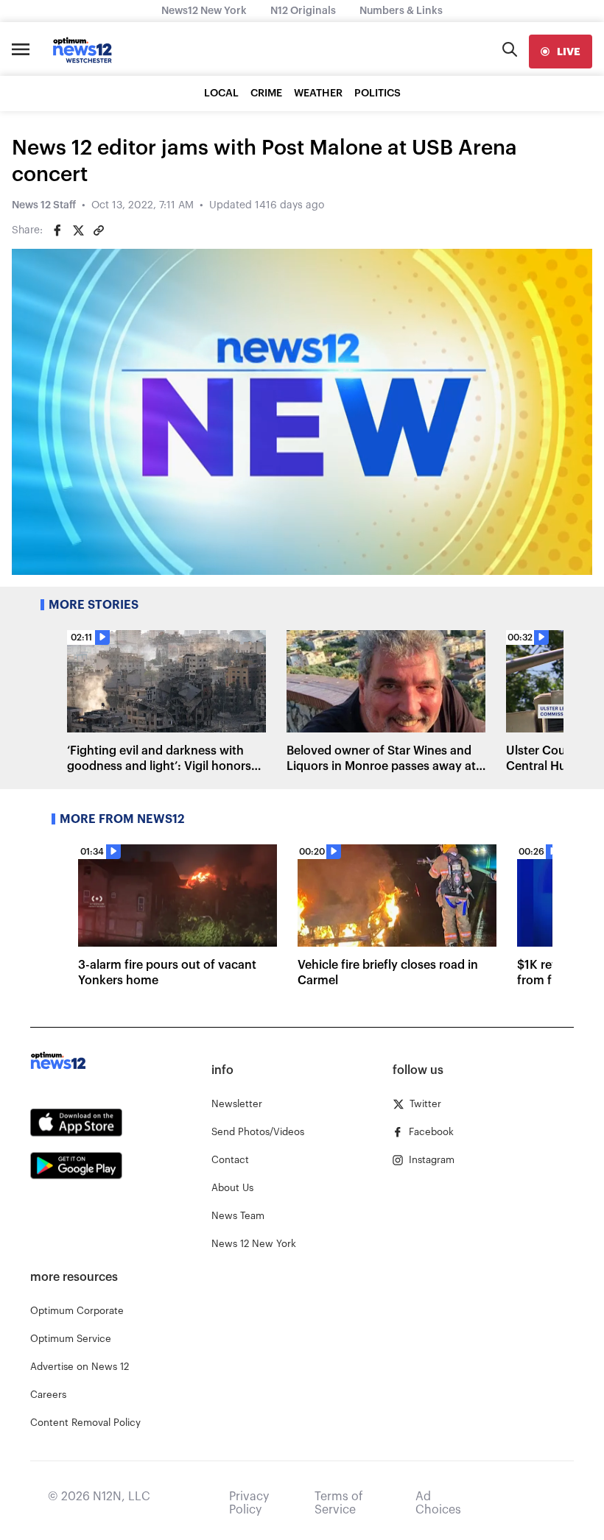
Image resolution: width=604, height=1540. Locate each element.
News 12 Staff (44, 205)
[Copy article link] (99, 230)
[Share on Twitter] (78, 230)
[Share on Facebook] (57, 230)
